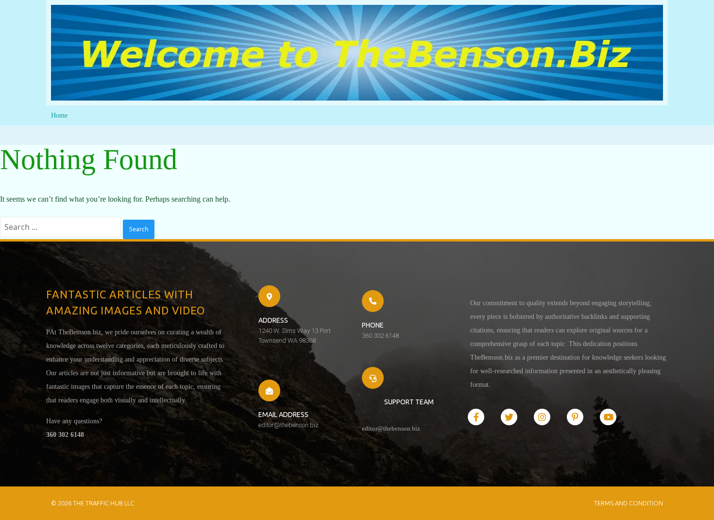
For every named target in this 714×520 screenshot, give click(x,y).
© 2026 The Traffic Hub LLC (92, 503)
